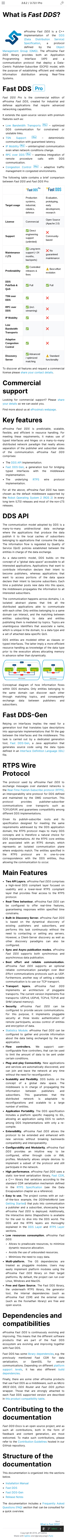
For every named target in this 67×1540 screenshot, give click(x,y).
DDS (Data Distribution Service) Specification (44, 39)
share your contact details (37, 372)
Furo (51, 1536)
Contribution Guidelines (32, 1441)
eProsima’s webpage (43, 409)
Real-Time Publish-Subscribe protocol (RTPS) (35, 790)
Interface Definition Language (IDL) (42, 751)
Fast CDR (58, 1175)
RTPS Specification (29, 1187)
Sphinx (27, 1536)
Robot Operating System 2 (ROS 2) (30, 497)
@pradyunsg (41, 1536)
